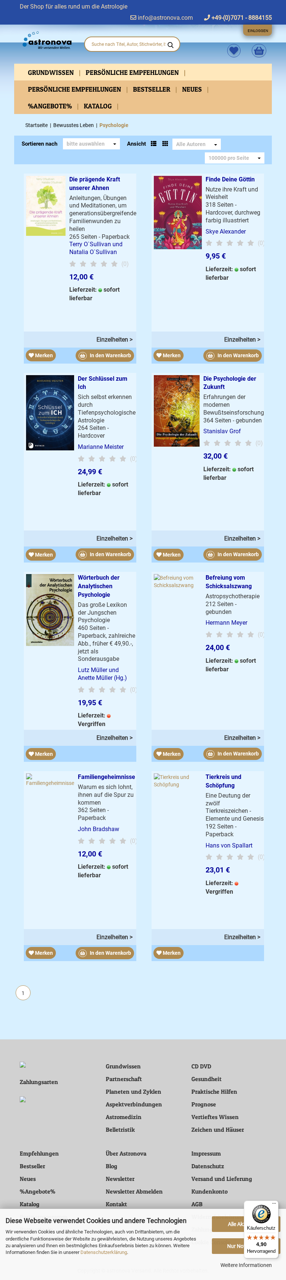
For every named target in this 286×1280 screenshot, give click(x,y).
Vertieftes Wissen (215, 1117)
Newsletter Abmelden (134, 1191)
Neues (192, 89)
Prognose (203, 1104)
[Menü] (274, 1205)
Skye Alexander (226, 231)
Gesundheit (206, 1079)
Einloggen (258, 31)
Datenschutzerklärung (103, 1252)
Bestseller (152, 89)
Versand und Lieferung (221, 1178)
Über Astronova (126, 1153)
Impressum (206, 1153)
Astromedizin (124, 1117)
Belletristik (120, 1129)
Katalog (98, 106)
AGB (197, 1204)
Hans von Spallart (229, 845)
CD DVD (201, 1066)
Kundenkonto (209, 1191)
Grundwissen (51, 72)
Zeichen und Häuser (217, 1129)
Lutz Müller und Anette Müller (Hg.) (102, 673)
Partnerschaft (124, 1079)
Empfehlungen (39, 1153)
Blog (111, 1166)
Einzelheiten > (114, 339)
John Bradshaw (98, 829)
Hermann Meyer (226, 622)
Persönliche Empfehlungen (133, 72)
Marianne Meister (101, 446)
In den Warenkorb (110, 355)
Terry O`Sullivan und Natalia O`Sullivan (96, 248)
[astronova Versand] (46, 40)
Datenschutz (207, 1166)
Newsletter (120, 1178)
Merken (43, 355)
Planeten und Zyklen (133, 1091)
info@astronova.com (164, 17)
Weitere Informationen (246, 1265)
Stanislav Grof (222, 431)
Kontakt (116, 1204)
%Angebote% (50, 106)
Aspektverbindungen (134, 1104)
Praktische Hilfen (214, 1091)
